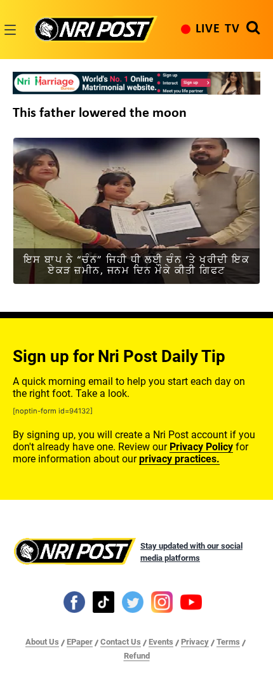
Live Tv (218, 29)
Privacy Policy (201, 447)
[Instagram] (162, 601)
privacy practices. (179, 459)
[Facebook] (74, 601)
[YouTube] (191, 601)
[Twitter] (132, 601)
